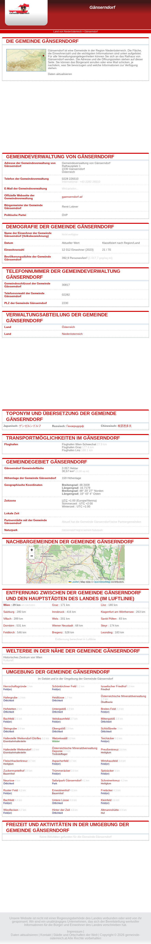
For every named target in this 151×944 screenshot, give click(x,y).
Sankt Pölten (109, 618)
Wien (6, 605)
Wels (55, 618)
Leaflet (75, 581)
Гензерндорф (75, 426)
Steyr (104, 625)
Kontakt (45, 935)
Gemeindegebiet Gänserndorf (46, 461)
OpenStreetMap (102, 581)
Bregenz (57, 632)
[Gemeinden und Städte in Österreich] (22, 9)
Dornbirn (8, 625)
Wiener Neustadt (62, 625)
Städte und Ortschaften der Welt (75, 935)
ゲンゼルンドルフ (30, 425)
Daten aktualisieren (60, 74)
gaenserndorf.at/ (72, 196)
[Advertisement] (75, 116)
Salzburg (8, 611)
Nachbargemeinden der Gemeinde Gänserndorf (70, 541)
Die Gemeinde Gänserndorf (42, 41)
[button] (32, 550)
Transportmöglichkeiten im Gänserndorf (63, 438)
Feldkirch (9, 632)
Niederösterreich (72, 333)
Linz (103, 605)
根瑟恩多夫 (125, 425)
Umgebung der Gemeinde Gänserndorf (58, 672)
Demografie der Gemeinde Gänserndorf (60, 226)
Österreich (68, 327)
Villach (7, 618)
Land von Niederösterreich (67, 31)
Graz (55, 605)
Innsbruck (58, 611)
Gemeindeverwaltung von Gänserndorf (60, 156)
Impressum (74, 931)
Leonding (106, 632)
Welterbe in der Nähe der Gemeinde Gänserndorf (73, 651)
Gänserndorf (102, 7)
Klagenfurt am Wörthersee (117, 611)
